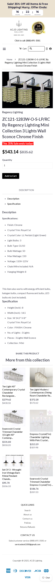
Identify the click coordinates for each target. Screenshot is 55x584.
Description (26, 190)
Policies (27, 523)
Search (27, 510)
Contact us (27, 519)
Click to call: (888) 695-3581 (27, 40)
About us (27, 514)
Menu (4, 49)
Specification (14, 203)
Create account (50, 48)
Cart (24, 48)
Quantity (7, 159)
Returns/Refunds (27, 527)
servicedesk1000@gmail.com (27, 544)
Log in (47, 48)
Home (9, 59)
